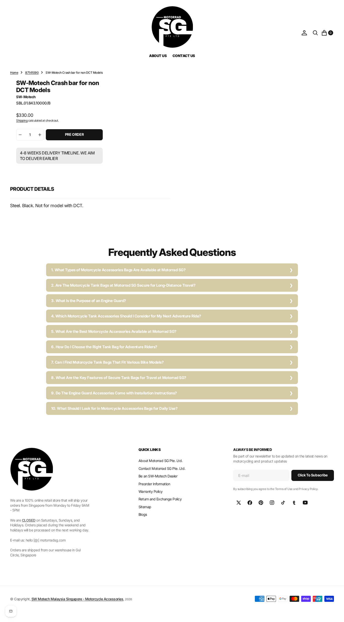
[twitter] (238, 502)
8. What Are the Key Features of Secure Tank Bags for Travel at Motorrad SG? (118, 377)
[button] (304, 32)
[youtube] (305, 502)
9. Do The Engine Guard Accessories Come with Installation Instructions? (114, 393)
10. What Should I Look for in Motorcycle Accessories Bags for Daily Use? (114, 408)
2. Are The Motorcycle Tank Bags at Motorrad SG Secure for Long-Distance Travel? (123, 285)
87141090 (32, 72)
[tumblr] (294, 502)
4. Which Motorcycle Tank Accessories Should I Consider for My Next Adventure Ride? (126, 316)
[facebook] (249, 502)
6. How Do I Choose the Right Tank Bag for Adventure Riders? (104, 346)
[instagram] (272, 502)
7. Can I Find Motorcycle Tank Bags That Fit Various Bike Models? (107, 362)
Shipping (21, 120)
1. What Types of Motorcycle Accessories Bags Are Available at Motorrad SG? (118, 269)
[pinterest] (260, 502)
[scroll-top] (335, 613)
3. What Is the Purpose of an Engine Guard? (88, 300)
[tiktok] (283, 502)
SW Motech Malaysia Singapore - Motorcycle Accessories (77, 599)
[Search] (315, 32)
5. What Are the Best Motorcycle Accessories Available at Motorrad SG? (113, 331)
